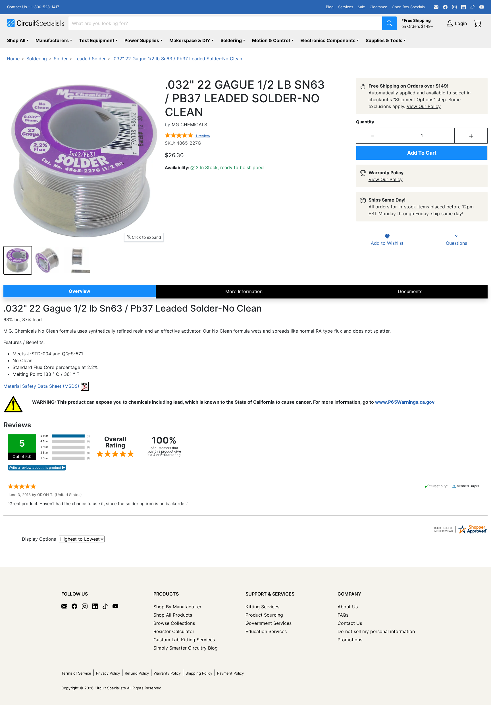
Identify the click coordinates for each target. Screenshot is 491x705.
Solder (61, 58)
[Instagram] (454, 7)
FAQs (343, 615)
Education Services (266, 631)
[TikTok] (472, 7)
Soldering (231, 40)
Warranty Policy (167, 673)
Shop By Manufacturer (177, 606)
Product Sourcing (264, 615)
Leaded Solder (90, 58)
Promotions (350, 639)
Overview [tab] (79, 291)
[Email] (436, 7)
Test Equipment (96, 40)
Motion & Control (271, 40)
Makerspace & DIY (189, 40)
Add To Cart (421, 153)
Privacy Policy (108, 673)
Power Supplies (141, 40)
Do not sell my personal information (376, 631)
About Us (348, 606)
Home (13, 58)
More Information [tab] (244, 291)
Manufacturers (52, 40)
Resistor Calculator (173, 631)
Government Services (269, 623)
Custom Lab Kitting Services (184, 639)
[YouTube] (481, 7)
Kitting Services (262, 606)
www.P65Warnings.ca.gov (404, 402)
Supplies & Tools (384, 40)
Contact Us (350, 623)
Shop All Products (172, 615)
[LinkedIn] (463, 7)
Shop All (16, 40)
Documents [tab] (410, 291)
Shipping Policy (199, 673)
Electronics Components (327, 40)
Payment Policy (230, 673)
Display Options (39, 539)
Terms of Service (76, 673)
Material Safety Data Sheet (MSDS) (42, 386)
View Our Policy (424, 106)
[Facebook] (445, 7)
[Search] (389, 23)
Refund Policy (137, 673)
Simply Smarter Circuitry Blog (185, 648)
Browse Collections (174, 623)
